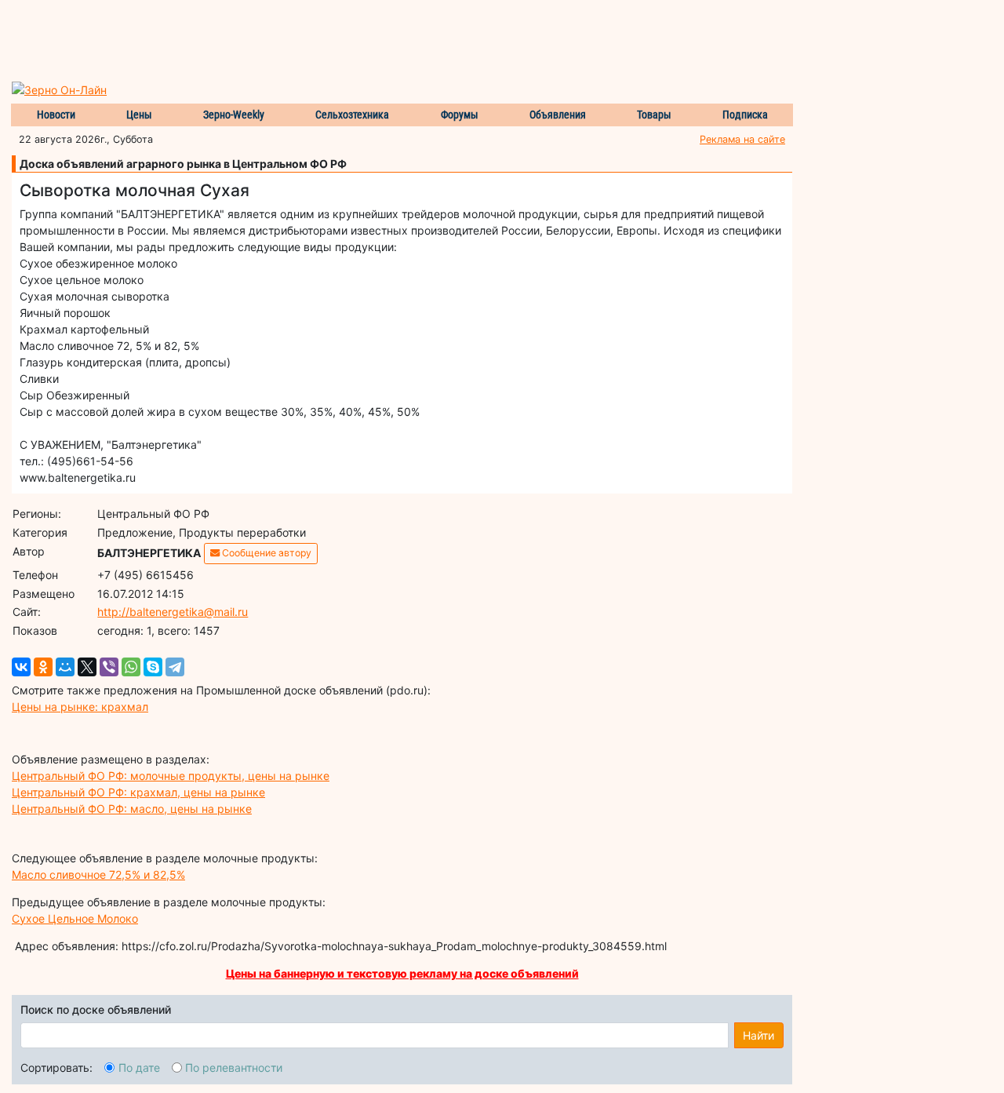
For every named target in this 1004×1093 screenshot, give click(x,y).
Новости (56, 114)
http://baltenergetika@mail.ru (172, 611)
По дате (139, 1067)
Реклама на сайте (742, 139)
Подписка (745, 114)
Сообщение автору (265, 553)
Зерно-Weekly (233, 114)
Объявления (557, 114)
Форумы (459, 114)
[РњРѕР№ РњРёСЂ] (65, 667)
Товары (654, 114)
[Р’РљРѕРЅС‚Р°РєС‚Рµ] (21, 667)
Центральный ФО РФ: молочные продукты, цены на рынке (170, 775)
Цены (139, 114)
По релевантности (233, 1067)
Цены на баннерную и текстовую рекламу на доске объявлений (402, 973)
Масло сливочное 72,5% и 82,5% (98, 874)
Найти (758, 1035)
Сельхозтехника (352, 114)
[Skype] (153, 667)
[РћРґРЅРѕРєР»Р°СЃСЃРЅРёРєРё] (43, 667)
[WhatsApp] (131, 667)
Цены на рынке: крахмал (80, 706)
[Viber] (109, 667)
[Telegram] (175, 667)
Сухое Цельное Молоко (75, 918)
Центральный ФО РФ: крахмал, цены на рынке (138, 792)
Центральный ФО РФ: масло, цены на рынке (132, 808)
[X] (87, 667)
